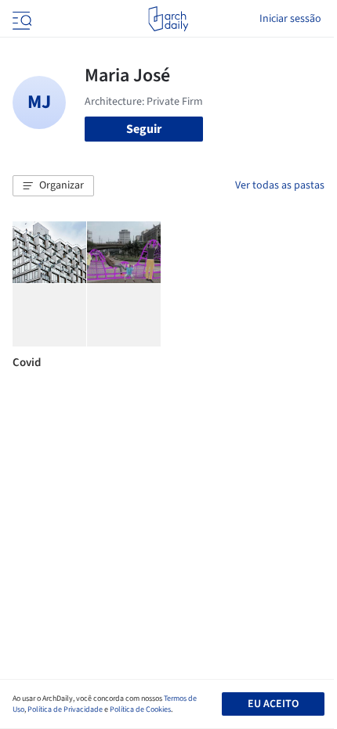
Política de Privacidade (65, 709)
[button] (53, 186)
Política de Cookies (140, 709)
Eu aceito (273, 704)
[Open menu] (20, 19)
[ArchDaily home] (168, 18)
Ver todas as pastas (279, 185)
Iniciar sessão (290, 18)
